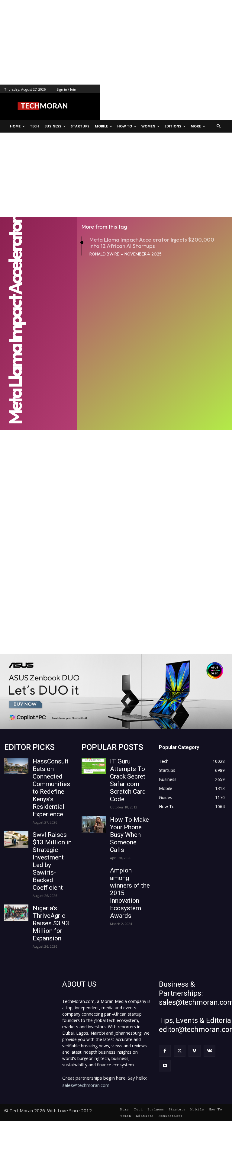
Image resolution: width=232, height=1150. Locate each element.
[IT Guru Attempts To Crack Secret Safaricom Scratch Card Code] (94, 766)
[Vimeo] (194, 1051)
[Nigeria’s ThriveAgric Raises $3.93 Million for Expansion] (16, 912)
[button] (219, 126)
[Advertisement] (116, 42)
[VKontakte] (209, 1051)
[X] (179, 1051)
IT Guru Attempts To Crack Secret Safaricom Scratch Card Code (128, 780)
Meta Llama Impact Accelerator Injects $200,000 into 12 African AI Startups (151, 243)
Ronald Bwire (104, 254)
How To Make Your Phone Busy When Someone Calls (129, 834)
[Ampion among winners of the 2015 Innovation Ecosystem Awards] (94, 875)
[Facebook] (165, 1051)
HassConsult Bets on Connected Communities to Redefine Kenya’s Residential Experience (51, 788)
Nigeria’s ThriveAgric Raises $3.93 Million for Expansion (51, 923)
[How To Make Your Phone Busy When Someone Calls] (94, 824)
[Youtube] (165, 1065)
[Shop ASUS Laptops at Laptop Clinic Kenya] (116, 691)
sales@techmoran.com (85, 1085)
